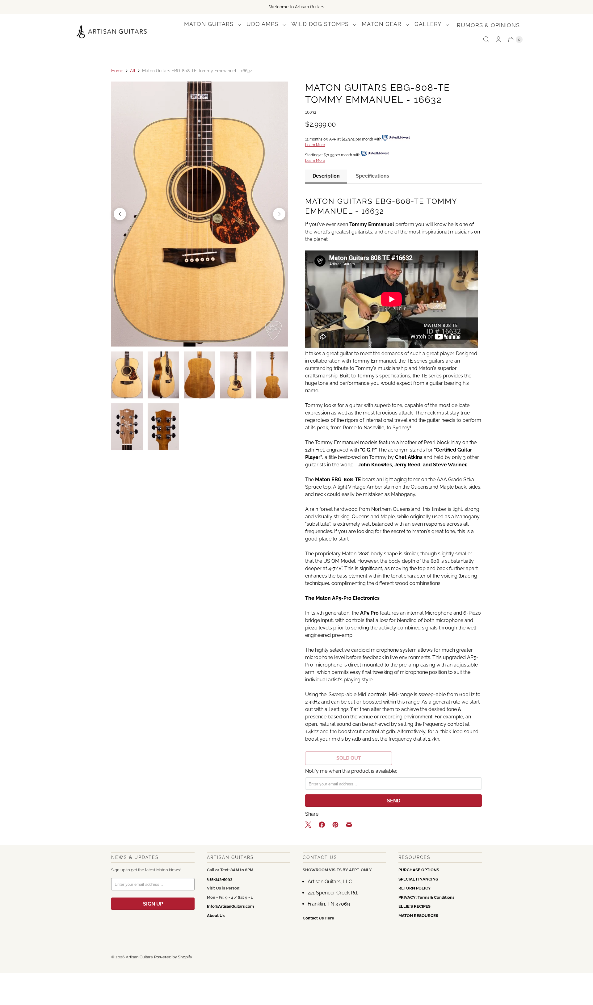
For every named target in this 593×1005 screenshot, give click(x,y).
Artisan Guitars (139, 957)
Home (117, 70)
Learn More (315, 145)
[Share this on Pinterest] (335, 824)
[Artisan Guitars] (112, 31)
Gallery (428, 24)
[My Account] (498, 39)
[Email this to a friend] (349, 824)
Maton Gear (382, 24)
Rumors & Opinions (488, 25)
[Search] (486, 39)
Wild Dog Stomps (321, 24)
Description (326, 176)
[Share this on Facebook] (322, 824)
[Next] (279, 214)
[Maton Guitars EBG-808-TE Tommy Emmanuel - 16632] (199, 214)
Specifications (372, 176)
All (132, 70)
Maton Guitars (209, 24)
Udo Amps (263, 24)
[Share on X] (310, 824)
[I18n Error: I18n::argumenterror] (127, 374)
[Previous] (120, 214)
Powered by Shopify (173, 957)
